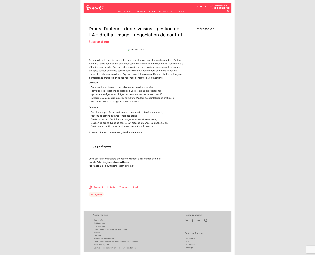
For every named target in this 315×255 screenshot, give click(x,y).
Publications (99, 223)
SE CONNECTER (222, 8)
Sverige (189, 248)
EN (205, 6)
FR (201, 6)
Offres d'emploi (101, 226)
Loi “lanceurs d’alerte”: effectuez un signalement (115, 248)
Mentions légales (101, 245)
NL (198, 6)
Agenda (152, 11)
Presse (97, 232)
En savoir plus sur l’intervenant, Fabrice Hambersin (115, 132)
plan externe (126, 166)
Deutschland (191, 238)
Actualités (98, 220)
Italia (188, 241)
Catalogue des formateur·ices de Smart (111, 229)
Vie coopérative (166, 11)
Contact (181, 11)
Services (141, 11)
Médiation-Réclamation (104, 239)
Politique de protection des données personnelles (116, 242)
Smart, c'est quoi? (125, 11)
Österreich (191, 245)
